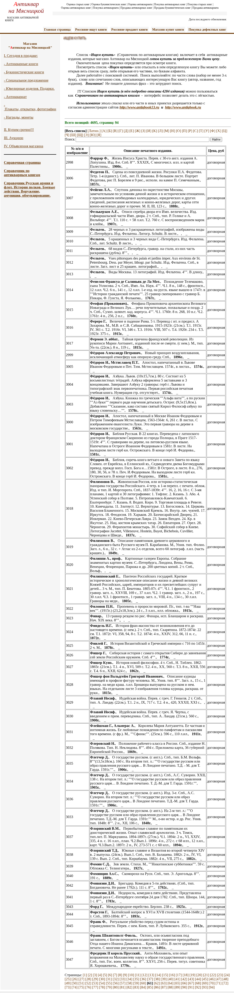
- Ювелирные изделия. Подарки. (29, 88)
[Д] (126, 131)
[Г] (120, 131)
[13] (151, 975)
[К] (154, 131)
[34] (129, 979)
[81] (122, 987)
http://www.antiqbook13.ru (139, 107)
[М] (166, 131)
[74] (74, 987)
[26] (74, 979)
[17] (179, 975)
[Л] (160, 131)
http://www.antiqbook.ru (183, 107)
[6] (110, 975)
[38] (157, 979)
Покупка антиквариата (106, 7)
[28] (88, 979)
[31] (109, 979)
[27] (81, 979)
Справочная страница (22, 162)
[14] (158, 975)
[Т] (201, 131)
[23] (220, 975)
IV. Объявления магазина (23, 146)
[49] (68, 983)
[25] (68, 979)
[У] (206, 131)
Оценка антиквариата (140, 4)
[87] (164, 987)
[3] (95, 975)
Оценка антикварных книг (76, 7)
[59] (136, 983)
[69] (205, 983)
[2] (90, 975)
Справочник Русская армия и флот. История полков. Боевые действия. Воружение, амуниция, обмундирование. (29, 189)
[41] (177, 979)
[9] (125, 975)
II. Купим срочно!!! (19, 130)
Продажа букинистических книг (172, 7)
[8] (120, 975)
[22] (213, 975)
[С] (195, 131)
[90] (184, 987)
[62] (157, 983)
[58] (129, 983)
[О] (178, 131)
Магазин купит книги (168, 29)
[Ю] (93, 135)
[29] (95, 979)
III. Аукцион (13, 138)
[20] (199, 975)
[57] (122, 983)
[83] (136, 987)
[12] (144, 975)
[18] (186, 975)
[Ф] (212, 131)
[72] (225, 983)
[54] (102, 983)
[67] (191, 983)
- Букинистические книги (24, 72)
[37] (150, 979)
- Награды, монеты (18, 117)
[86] (157, 987)
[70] (212, 983)
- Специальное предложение (26, 80)
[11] (138, 975)
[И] (148, 131)
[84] (143, 987)
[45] (205, 979)
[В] (115, 131)
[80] (116, 987)
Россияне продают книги (129, 29)
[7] (115, 975)
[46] (212, 979)
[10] (131, 975)
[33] (122, 979)
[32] (116, 979)
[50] (74, 983)
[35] (136, 979)
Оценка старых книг (78, 4)
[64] (170, 983)
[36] (143, 979)
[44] (198, 979)
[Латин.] (94, 131)
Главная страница (57, 29)
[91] (191, 987)
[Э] (86, 135)
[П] (184, 131)
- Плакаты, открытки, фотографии (30, 107)
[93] (205, 987)
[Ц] (224, 131)
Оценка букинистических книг (108, 4)
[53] (95, 983)
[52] (88, 983)
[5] (105, 975)
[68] (198, 983)
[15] (165, 975)
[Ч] (67, 135)
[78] (102, 987)
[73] (68, 987)
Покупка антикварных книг (170, 4)
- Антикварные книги (21, 64)
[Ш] (73, 135)
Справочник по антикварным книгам (22, 173)
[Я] (98, 135)
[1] (85, 975)
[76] (88, 987)
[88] (170, 987)
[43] (191, 979)
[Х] (218, 131)
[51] (81, 983)
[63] (164, 983)
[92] (198, 987)
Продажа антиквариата (205, 7)
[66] (184, 983)
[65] (177, 983)
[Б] (109, 131)
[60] (143, 983)
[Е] (131, 131)
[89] (177, 987)
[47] (218, 979)
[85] (150, 987)
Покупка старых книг (199, 4)
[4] (100, 975)
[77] (95, 987)
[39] (164, 979)
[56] (116, 983)
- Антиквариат (15, 97)
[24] (227, 975)
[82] (129, 987)
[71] (218, 983)
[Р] (190, 131)
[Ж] (137, 131)
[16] (172, 975)
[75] (81, 987)
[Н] (172, 131)
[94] (212, 987)
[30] (102, 979)
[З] (143, 131)
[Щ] (80, 135)
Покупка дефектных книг (207, 29)
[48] (225, 979)
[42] (184, 979)
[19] (192, 975)
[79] (109, 987)
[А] (103, 131)
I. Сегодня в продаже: (21, 56)
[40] (170, 979)
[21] (206, 975)
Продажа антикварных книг (136, 7)
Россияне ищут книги (91, 29)
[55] (109, 983)
